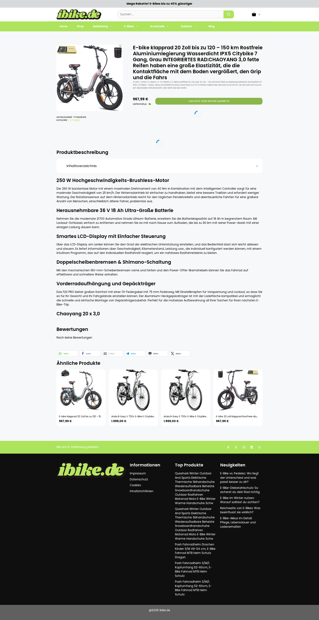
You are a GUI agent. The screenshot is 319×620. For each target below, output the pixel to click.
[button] (67, 353)
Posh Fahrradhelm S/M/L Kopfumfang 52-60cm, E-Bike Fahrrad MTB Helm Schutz (193, 569)
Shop (80, 26)
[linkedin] (252, 447)
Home (63, 26)
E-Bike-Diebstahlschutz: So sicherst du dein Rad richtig (240, 490)
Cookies (135, 485)
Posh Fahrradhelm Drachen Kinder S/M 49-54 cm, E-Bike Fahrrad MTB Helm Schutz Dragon (195, 550)
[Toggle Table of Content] (255, 166)
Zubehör (186, 26)
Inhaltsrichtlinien (141, 491)
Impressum (138, 473)
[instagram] (244, 447)
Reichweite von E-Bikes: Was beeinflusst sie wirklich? (240, 510)
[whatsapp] (259, 447)
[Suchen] (229, 14)
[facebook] (228, 447)
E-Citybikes (74, 120)
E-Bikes (129, 26)
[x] (236, 447)
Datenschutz (139, 479)
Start (136, 82)
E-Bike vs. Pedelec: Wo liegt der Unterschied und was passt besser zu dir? (239, 477)
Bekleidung (100, 26)
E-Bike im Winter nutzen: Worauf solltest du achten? (239, 500)
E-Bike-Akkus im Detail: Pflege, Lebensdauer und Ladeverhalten (238, 522)
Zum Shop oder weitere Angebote (209, 101)
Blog (211, 26)
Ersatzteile (157, 26)
